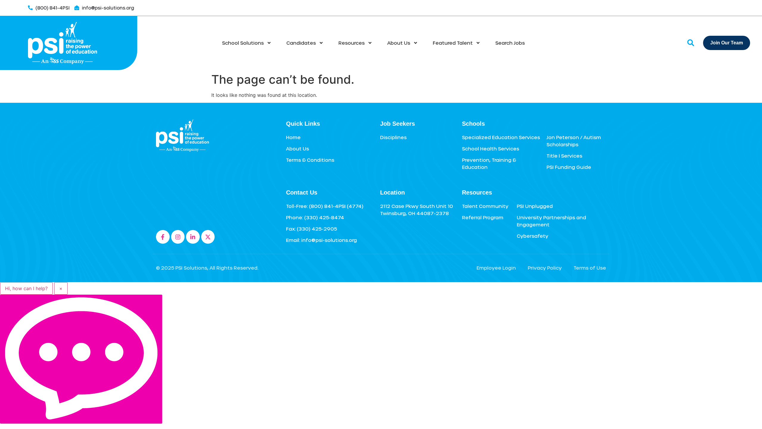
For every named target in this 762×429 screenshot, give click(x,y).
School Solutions (243, 43)
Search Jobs (510, 43)
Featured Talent (453, 43)
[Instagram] (178, 237)
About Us (398, 43)
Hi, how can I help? (26, 288)
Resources (351, 43)
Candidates (301, 43)
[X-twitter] (208, 237)
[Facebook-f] (163, 237)
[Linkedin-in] (193, 237)
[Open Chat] (81, 359)
